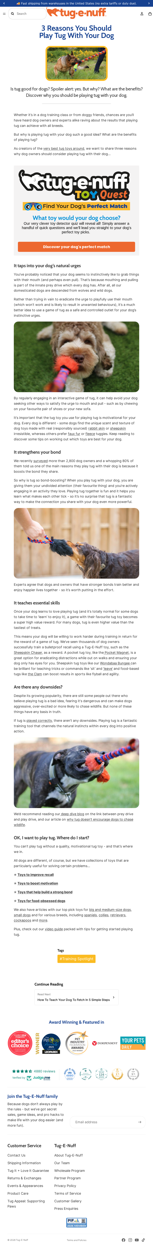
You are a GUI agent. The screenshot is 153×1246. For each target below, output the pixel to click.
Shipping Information (24, 1163)
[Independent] (104, 1043)
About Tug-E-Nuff (68, 1155)
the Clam (35, 674)
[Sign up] (140, 1122)
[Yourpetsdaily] (133, 1043)
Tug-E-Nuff (22, 1240)
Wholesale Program (69, 1171)
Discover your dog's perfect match (76, 246)
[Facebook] (123, 1240)
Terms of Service (67, 1193)
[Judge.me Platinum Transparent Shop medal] (86, 1074)
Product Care (17, 1193)
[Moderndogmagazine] (20, 1043)
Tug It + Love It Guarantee (28, 1171)
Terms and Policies (76, 1240)
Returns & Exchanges (24, 1178)
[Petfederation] (76, 1043)
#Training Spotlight (76, 959)
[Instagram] (130, 1240)
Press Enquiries (66, 1209)
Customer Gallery (68, 1201)
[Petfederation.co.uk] (76, 1223)
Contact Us (16, 1155)
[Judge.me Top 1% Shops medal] (117, 1074)
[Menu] (4, 14)
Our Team (62, 1163)
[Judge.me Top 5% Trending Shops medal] (133, 1074)
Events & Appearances (25, 1186)
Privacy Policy (65, 1186)
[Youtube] (137, 1240)
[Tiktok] (143, 1240)
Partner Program (67, 1178)
